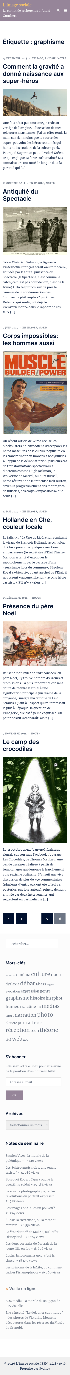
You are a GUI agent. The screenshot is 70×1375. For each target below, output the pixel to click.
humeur (13, 1006)
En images (36, 183)
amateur (10, 975)
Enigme (50, 58)
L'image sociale (17, 5)
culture (40, 974)
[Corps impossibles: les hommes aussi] (35, 392)
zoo (26, 1039)
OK (14, 1095)
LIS (39, 1007)
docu (56, 974)
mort (10, 1015)
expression (30, 991)
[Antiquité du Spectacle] (35, 230)
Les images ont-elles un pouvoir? (30, 1208)
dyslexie (12, 984)
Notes (61, 58)
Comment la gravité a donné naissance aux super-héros (33, 73)
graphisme (17, 998)
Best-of (37, 58)
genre (45, 991)
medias (51, 1006)
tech (34, 1030)
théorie (49, 1030)
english (50, 985)
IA (23, 1007)
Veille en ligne (23, 1288)
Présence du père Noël (28, 610)
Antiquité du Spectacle (20, 195)
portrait (25, 1022)
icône (30, 1006)
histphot (54, 998)
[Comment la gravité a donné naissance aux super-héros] (35, 102)
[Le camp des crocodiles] (35, 799)
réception (18, 1030)
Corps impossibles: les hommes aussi (30, 339)
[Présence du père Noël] (35, 643)
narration (25, 1015)
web (17, 1039)
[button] (58, 10)
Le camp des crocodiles (21, 745)
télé (8, 1040)
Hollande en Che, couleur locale (27, 523)
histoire (37, 998)
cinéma (23, 974)
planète (11, 1023)
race (38, 1023)
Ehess (41, 984)
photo (45, 1014)
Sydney (44, 1368)
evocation (13, 991)
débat (27, 983)
